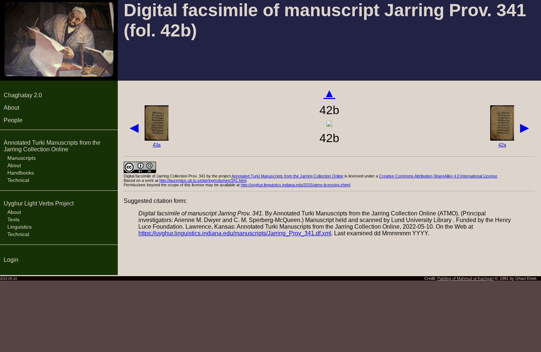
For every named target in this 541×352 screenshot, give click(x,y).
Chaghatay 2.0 (23, 95)
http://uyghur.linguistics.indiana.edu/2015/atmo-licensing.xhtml (295, 185)
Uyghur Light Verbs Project (39, 203)
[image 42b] (329, 125)
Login (11, 260)
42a (502, 145)
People (13, 120)
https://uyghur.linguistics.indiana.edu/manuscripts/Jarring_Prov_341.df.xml (234, 233)
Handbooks (20, 173)
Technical (18, 180)
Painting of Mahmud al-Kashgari (465, 278)
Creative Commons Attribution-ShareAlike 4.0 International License (438, 176)
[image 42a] (502, 138)
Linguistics (19, 227)
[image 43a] (157, 138)
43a (156, 145)
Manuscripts (21, 158)
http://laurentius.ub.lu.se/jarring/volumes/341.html (202, 180)
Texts (13, 219)
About (11, 108)
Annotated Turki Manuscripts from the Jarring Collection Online (52, 146)
